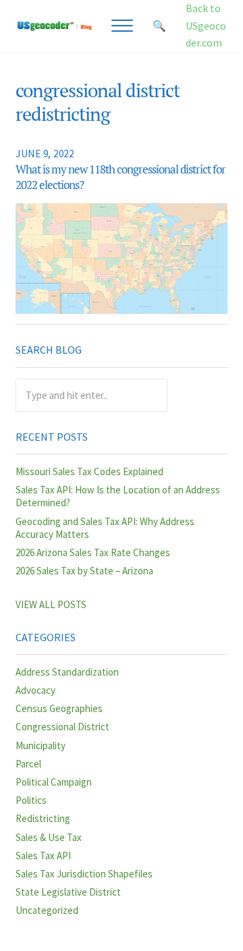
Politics (31, 800)
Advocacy (35, 690)
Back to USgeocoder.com (206, 25)
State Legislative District (68, 892)
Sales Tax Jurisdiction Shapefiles (84, 873)
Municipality (40, 745)
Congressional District (62, 726)
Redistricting (43, 818)
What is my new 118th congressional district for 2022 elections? (120, 177)
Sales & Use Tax (49, 837)
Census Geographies (59, 708)
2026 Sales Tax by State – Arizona (84, 570)
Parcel (28, 763)
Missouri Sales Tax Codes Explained (89, 471)
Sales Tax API (43, 855)
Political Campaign (54, 782)
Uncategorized (47, 910)
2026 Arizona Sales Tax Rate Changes (93, 552)
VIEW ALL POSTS (51, 604)
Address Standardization (67, 671)
